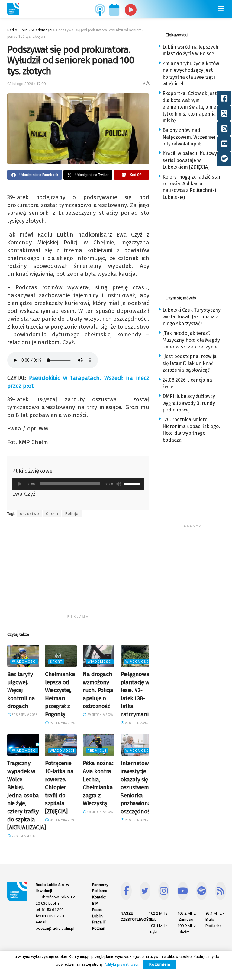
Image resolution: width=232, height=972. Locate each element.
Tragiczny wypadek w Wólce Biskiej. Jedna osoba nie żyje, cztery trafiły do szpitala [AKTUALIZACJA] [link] (26, 795)
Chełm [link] (52, 514)
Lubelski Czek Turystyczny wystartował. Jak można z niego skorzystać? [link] (192, 316)
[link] (13, 9)
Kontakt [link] (99, 897)
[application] (78, 484)
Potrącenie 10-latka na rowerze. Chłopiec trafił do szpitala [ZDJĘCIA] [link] (59, 787)
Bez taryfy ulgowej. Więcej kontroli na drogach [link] (21, 690)
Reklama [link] (99, 890)
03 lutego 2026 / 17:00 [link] (26, 83)
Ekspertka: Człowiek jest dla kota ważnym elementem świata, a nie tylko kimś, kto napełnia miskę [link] (190, 107)
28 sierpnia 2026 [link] (62, 820)
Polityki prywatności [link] (121, 964)
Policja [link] (72, 514)
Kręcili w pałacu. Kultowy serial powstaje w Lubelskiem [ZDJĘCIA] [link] (190, 160)
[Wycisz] (119, 484)
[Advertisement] (78, 569)
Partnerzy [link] (100, 884)
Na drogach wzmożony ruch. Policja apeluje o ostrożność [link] (98, 690)
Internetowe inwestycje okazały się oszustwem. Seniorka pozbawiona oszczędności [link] (137, 787)
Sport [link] (56, 662)
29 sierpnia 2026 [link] (62, 723)
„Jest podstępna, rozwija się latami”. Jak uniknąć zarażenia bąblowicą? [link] (190, 363)
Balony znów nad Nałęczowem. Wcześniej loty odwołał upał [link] (189, 137)
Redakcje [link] (97, 751)
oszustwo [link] (29, 514)
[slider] (132, 483)
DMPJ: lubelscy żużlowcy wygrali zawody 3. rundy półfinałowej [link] (189, 403)
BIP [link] (95, 903)
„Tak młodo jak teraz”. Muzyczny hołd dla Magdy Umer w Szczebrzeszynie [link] (191, 340)
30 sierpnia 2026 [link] (24, 714)
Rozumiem (159, 964)
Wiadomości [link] (24, 662)
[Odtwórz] (20, 484)
